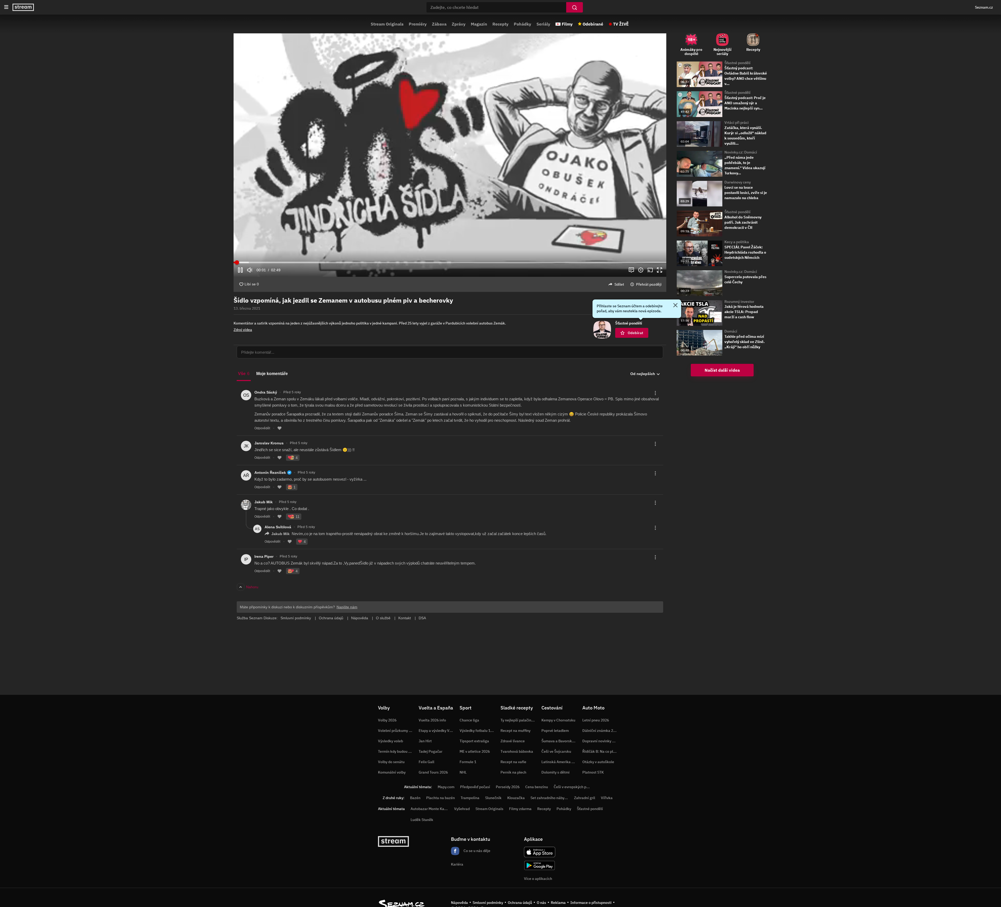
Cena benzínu (536, 787)
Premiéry (418, 24)
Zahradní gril (584, 797)
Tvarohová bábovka (516, 751)
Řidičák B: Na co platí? (600, 751)
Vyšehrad (462, 808)
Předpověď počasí (475, 787)
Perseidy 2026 (508, 787)
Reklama (558, 902)
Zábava (439, 24)
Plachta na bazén (440, 797)
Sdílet (619, 284)
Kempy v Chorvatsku (558, 720)
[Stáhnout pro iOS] (539, 852)
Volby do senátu (391, 761)
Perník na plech (513, 772)
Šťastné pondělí (737, 62)
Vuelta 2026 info (432, 720)
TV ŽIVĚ (621, 24)
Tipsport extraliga (474, 741)
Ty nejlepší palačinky (517, 720)
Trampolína (470, 797)
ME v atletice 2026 (475, 751)
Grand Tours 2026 (433, 772)
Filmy (567, 24)
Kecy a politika (736, 242)
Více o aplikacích (538, 878)
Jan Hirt (425, 741)
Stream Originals (387, 24)
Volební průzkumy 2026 (397, 730)
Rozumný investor (739, 301)
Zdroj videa (243, 329)
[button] (450, 155)
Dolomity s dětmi (555, 772)
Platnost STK (593, 772)
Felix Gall (426, 761)
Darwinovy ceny (737, 182)
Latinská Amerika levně (561, 761)
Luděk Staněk (422, 819)
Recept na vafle (513, 761)
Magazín (479, 24)
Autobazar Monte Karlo (430, 808)
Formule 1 (468, 761)
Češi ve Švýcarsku (556, 751)
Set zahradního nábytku (550, 797)
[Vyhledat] (574, 7)
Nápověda (459, 902)
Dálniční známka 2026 (600, 730)
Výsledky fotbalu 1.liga (479, 730)
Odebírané (593, 24)
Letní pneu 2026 (595, 720)
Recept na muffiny (515, 730)
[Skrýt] (675, 305)
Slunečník (493, 797)
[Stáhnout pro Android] (539, 865)
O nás (541, 902)
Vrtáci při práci (736, 122)
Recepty (500, 24)
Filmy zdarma (520, 808)
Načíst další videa (722, 370)
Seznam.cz (984, 7)
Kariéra (457, 864)
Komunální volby (392, 772)
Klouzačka (516, 797)
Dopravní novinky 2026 (601, 741)
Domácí (730, 331)
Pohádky (522, 24)
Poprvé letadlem (555, 730)
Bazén (415, 797)
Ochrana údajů (520, 902)
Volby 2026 (387, 720)
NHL (463, 772)
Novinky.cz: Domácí (740, 152)
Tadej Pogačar (430, 751)
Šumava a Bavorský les (560, 741)
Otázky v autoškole (598, 761)
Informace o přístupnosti (591, 902)
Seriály (543, 24)
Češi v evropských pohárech (577, 787)
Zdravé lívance (512, 741)
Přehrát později (649, 284)
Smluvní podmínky (488, 902)
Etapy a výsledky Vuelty (438, 730)
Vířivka (607, 797)
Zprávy (459, 24)
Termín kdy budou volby (397, 751)
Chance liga (469, 720)
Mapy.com (446, 787)
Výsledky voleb (390, 741)
